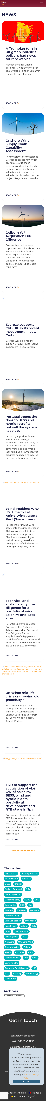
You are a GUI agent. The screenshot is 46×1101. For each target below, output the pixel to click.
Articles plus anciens (23, 850)
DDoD (27, 900)
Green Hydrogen (13, 915)
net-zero (9, 942)
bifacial (18, 884)
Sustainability (11, 963)
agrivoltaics (11, 873)
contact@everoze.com (23, 1035)
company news (13, 894)
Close (26, 1081)
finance (9, 910)
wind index (10, 979)
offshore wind (25, 942)
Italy (34, 926)
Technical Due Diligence (16, 968)
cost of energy (12, 900)
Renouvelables (12, 957)
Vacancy (17, 973)
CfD (28, 889)
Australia (26, 878)
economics (10, 905)
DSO (37, 900)
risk (26, 957)
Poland (27, 947)
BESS (7, 884)
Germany (34, 910)
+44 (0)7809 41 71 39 (23, 1041)
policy (8, 952)
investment (10, 926)
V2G (7, 973)
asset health (11, 878)
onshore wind (12, 947)
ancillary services (29, 873)
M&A (24, 936)
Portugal (19, 952)
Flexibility (21, 910)
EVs (30, 905)
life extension (21, 931)
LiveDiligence (11, 936)
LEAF (7, 931)
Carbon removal (13, 889)
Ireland (24, 926)
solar (34, 957)
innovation (30, 921)
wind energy (32, 973)
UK (34, 968)
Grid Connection (13, 921)
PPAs (30, 952)
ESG (22, 905)
